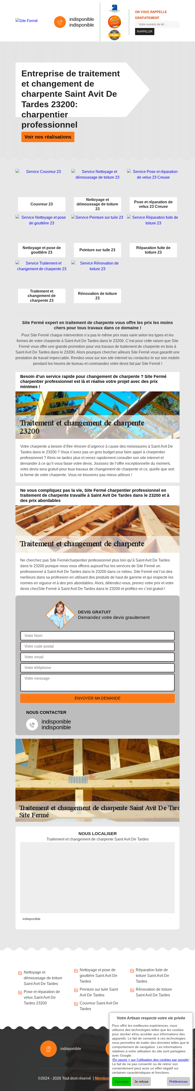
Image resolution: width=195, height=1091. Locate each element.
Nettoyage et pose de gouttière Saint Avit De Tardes (98, 975)
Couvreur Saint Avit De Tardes (99, 1006)
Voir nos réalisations (47, 136)
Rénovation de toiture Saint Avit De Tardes (154, 992)
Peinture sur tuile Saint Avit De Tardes (99, 992)
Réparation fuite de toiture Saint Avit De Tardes (152, 975)
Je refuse (141, 1081)
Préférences (178, 1081)
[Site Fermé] (29, 21)
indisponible (81, 19)
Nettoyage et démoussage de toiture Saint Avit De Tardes (43, 978)
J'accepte (121, 1081)
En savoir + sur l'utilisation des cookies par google (150, 1060)
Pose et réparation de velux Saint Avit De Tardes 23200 (42, 997)
